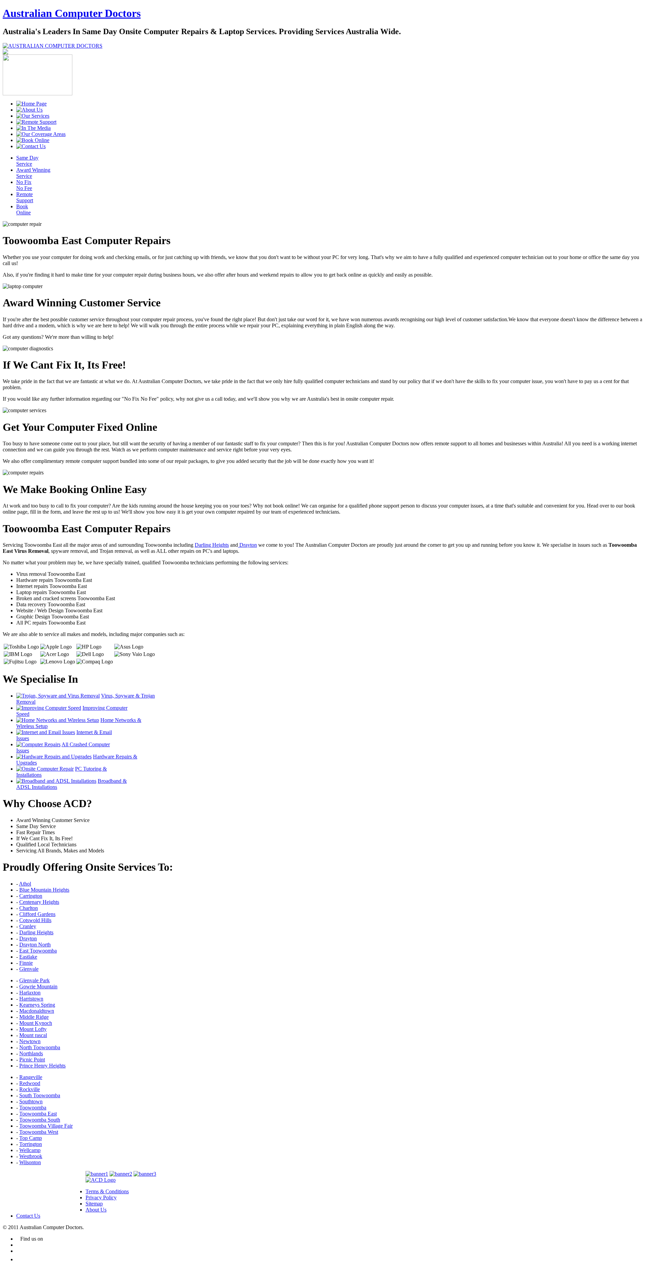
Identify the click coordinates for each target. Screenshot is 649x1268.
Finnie (26, 963)
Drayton (247, 545)
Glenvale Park (34, 980)
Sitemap (94, 1203)
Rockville (29, 1089)
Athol (25, 884)
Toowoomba (32, 1107)
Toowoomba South (39, 1120)
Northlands (31, 1053)
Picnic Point (32, 1059)
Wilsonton (30, 1162)
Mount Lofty (33, 1029)
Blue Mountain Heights (44, 890)
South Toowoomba (39, 1095)
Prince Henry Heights (42, 1066)
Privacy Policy (101, 1197)
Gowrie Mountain (38, 986)
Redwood (29, 1083)
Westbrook (30, 1156)
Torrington (30, 1144)
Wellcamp (30, 1150)
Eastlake (28, 957)
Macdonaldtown (36, 1011)
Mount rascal (33, 1035)
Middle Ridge (34, 1017)
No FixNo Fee (24, 185)
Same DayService (27, 161)
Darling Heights (212, 545)
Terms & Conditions (107, 1191)
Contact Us (28, 1216)
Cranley (27, 926)
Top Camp (30, 1138)
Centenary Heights (39, 902)
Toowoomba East (38, 1114)
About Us (96, 1210)
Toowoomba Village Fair (46, 1126)
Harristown (31, 999)
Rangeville (30, 1077)
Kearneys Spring (37, 1005)
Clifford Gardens (37, 914)
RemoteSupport (24, 197)
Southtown (31, 1101)
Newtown (30, 1041)
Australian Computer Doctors (72, 13)
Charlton (28, 908)
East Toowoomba (38, 951)
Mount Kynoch (35, 1023)
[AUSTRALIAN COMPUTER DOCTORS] (52, 46)
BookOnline (23, 209)
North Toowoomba (39, 1047)
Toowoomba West (38, 1132)
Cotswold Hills (35, 920)
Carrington (30, 896)
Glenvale (29, 969)
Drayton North (35, 944)
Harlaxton (30, 992)
